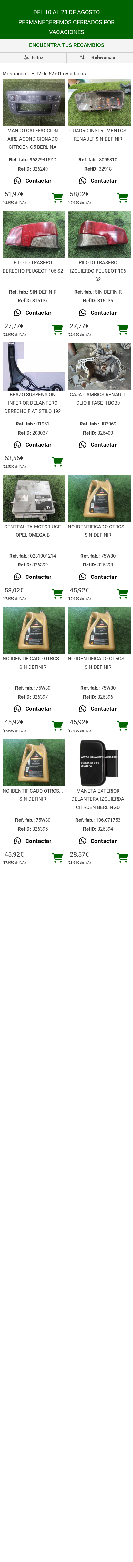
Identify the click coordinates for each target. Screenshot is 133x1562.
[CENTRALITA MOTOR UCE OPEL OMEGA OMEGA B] (34, 498)
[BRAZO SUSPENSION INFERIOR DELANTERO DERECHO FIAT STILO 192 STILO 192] (34, 366)
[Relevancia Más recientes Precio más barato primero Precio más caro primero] (99, 57)
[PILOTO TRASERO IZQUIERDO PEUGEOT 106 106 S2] (99, 234)
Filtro (36, 57)
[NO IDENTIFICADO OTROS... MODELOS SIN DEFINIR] (99, 498)
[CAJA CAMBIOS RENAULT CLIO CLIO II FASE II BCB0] (99, 366)
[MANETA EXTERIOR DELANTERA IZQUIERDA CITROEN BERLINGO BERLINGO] (99, 762)
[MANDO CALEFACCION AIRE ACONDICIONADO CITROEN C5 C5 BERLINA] (34, 102)
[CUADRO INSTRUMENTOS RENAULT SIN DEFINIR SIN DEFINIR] (99, 102)
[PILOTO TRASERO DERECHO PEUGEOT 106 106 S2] (34, 234)
